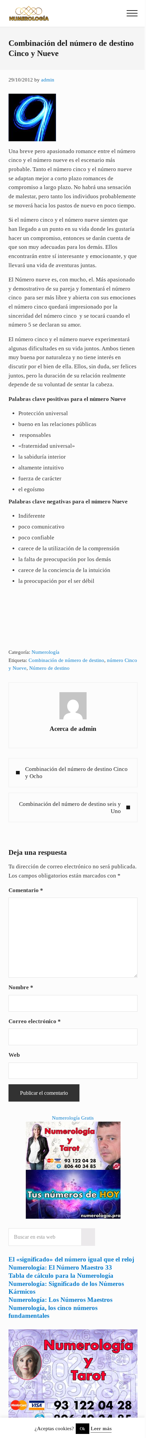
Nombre (20, 987)
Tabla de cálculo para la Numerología (60, 1275)
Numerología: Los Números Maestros (60, 1299)
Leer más (101, 1428)
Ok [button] (82, 1428)
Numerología (45, 652)
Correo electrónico (34, 1021)
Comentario (25, 890)
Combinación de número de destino (66, 660)
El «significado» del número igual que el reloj (71, 1259)
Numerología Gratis (73, 1118)
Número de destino (49, 668)
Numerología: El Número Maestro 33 (60, 1267)
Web (14, 1055)
